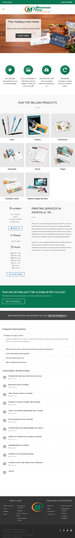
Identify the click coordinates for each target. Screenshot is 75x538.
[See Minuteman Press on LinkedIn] (67, 530)
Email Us (16, 228)
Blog (49, 508)
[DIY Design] (10, 70)
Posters (37, 139)
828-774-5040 (67, 2)
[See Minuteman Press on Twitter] (63, 530)
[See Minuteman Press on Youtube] (71, 530)
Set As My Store (15, 274)
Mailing (6, 511)
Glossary (24, 513)
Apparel (20, 510)
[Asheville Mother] (4, 429)
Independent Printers (66, 509)
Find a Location (8, 505)
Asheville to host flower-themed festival (20, 454)
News (18, 515)
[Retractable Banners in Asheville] (4, 446)
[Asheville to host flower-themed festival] (4, 455)
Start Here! (44, 39)
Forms (37, 169)
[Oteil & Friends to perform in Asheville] (4, 394)
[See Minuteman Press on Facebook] (60, 530)
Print (5, 508)
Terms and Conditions (26, 534)
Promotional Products (21, 507)
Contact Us (51, 514)
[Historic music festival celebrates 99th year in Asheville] (4, 412)
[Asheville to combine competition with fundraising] (4, 403)
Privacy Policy (6, 534)
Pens (12, 139)
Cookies (14, 534)
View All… (11, 471)
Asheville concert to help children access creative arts (25, 462)
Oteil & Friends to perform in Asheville (20, 393)
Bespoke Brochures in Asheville (18, 384)
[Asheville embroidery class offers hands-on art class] (4, 377)
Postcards (12, 169)
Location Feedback (64, 517)
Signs (5, 514)
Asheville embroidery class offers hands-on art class (25, 376)
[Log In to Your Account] (65, 70)
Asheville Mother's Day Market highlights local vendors (25, 428)
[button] (2, 33)
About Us (51, 505)
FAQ (19, 513)
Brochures (62, 139)
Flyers (62, 169)
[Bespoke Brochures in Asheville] (4, 386)
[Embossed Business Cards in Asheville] (4, 420)
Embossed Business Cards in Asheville (20, 419)
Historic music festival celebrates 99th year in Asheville (25, 410)
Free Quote (8, 2)
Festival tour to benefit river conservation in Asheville (25, 436)
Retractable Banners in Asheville (18, 445)
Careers (64, 513)
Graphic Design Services (37, 198)
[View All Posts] (4, 472)
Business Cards (12, 198)
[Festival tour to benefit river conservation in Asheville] (4, 438)
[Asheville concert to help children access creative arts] (4, 463)
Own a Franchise (67, 505)
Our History (51, 511)
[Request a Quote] (28, 70)
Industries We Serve (22, 519)
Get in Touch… (14, 301)
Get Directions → (15, 222)
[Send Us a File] (46, 70)
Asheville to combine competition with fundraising (24, 402)
